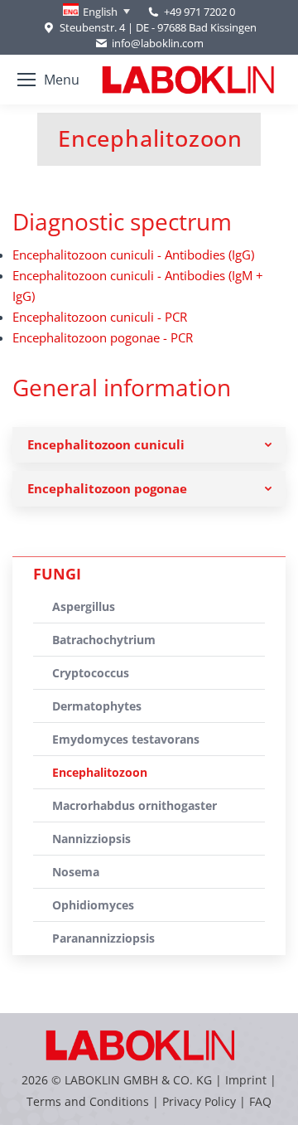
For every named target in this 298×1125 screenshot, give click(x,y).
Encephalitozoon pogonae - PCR (102, 337)
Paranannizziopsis (103, 938)
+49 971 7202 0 (199, 11)
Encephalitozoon (99, 772)
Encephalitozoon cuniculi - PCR (99, 316)
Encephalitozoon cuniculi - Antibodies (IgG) (133, 254)
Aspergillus (83, 606)
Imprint (246, 1080)
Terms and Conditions (89, 1101)
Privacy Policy (199, 1101)
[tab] (149, 445)
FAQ (260, 1101)
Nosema (75, 872)
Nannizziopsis (91, 838)
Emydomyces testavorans (125, 739)
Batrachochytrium (104, 639)
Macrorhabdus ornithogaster (134, 805)
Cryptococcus (90, 673)
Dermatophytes (97, 706)
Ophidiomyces (93, 905)
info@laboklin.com (158, 43)
